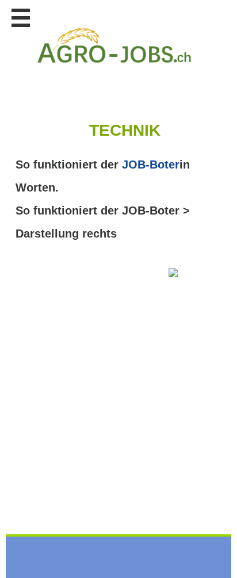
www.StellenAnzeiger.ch (114, 45)
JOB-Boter (150, 164)
